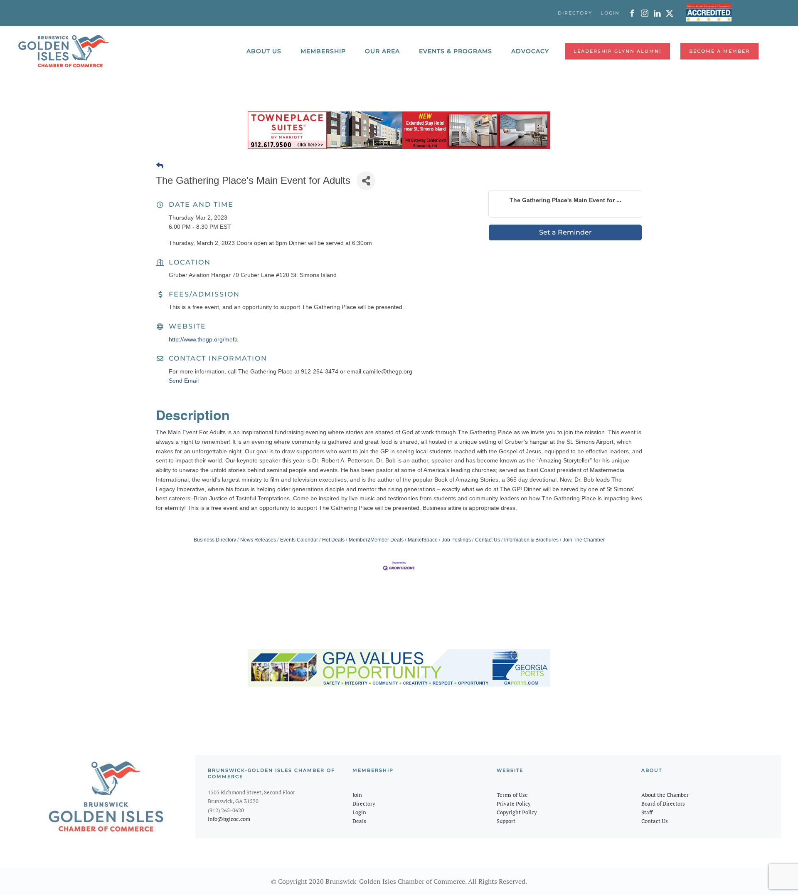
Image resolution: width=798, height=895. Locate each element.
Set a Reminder (565, 232)
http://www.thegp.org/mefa (203, 339)
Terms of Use (512, 795)
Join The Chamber (584, 540)
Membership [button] (323, 51)
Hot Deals (333, 540)
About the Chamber (665, 795)
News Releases (258, 540)
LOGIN (610, 13)
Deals (359, 821)
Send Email (184, 380)
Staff (647, 812)
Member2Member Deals (376, 540)
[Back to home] (64, 51)
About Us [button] (263, 51)
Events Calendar (299, 540)
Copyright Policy (517, 812)
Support (506, 821)
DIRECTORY (575, 13)
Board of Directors (663, 803)
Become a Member (719, 51)
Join (357, 795)
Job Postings (456, 540)
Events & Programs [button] (455, 51)
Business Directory (215, 540)
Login (359, 812)
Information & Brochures (531, 540)
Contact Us (487, 540)
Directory (363, 803)
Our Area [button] (382, 51)
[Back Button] (159, 165)
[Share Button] (366, 180)
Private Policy (514, 803)
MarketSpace (423, 540)
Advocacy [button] (530, 51)
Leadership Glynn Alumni (617, 51)
